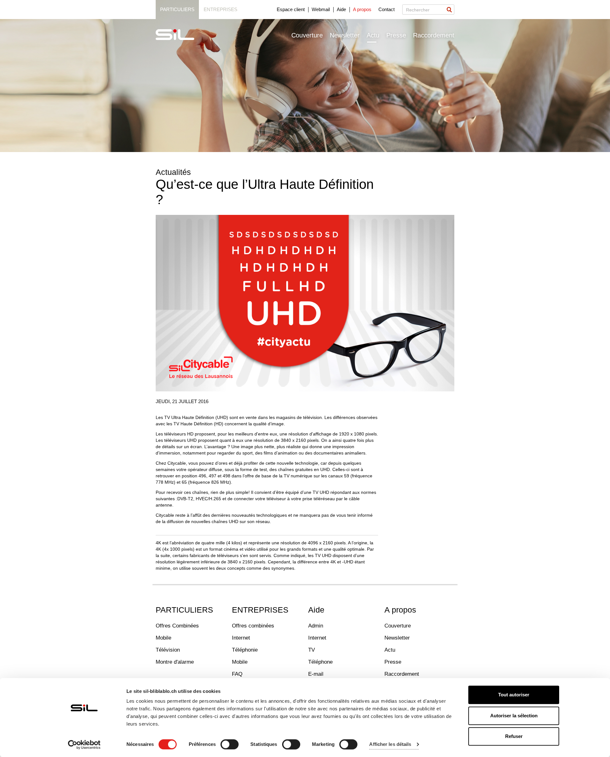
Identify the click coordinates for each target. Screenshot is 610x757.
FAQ (237, 674)
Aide (341, 9)
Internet (241, 638)
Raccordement (433, 35)
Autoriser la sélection (514, 715)
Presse (396, 35)
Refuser (514, 736)
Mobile (163, 638)
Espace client (291, 9)
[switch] (229, 744)
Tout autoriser (513, 694)
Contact (386, 9)
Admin (315, 626)
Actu (373, 35)
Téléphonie (245, 650)
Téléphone (320, 662)
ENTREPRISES (260, 609)
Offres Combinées (177, 626)
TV (311, 650)
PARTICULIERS (184, 609)
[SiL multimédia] (182, 35)
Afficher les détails (390, 744)
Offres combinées (253, 626)
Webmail (321, 9)
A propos (362, 9)
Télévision (168, 650)
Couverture (307, 35)
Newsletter (345, 35)
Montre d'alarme (175, 662)
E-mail (315, 674)
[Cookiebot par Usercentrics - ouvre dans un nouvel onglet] (84, 744)
